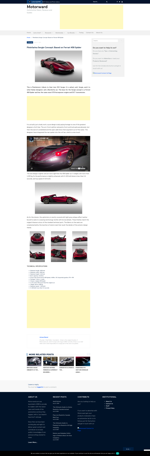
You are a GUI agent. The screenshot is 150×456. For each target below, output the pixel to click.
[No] (148, 453)
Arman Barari (44, 337)
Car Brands (71, 33)
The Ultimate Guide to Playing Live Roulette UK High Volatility (62, 425)
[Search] (107, 2)
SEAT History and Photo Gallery (51, 2)
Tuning (81, 33)
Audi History (57, 401)
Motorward (37, 7)
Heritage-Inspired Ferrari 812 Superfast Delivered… (50, 370)
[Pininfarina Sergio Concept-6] (58, 254)
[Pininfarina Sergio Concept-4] (79, 238)
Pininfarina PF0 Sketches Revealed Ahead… (82, 370)
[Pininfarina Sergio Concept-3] (58, 238)
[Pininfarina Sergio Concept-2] (37, 238)
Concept (30, 42)
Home (29, 33)
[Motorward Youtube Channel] (122, 2)
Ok (117, 453)
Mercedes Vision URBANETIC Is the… (33, 369)
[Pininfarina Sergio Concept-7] (79, 254)
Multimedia (59, 33)
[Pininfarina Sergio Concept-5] (37, 254)
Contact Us (89, 33)
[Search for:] (98, 2)
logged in (40, 387)
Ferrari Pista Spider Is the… (66, 369)
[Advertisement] (91, 17)
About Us (99, 33)
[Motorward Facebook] (117, 2)
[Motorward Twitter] (119, 2)
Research (48, 33)
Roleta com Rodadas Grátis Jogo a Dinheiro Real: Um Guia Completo (62, 435)
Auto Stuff (37, 33)
